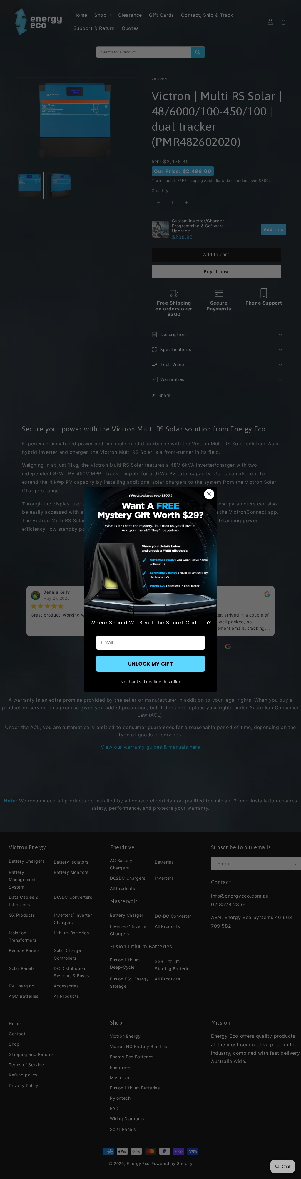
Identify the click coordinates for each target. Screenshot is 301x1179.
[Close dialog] (209, 494)
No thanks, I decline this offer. (150, 681)
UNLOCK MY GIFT (150, 663)
